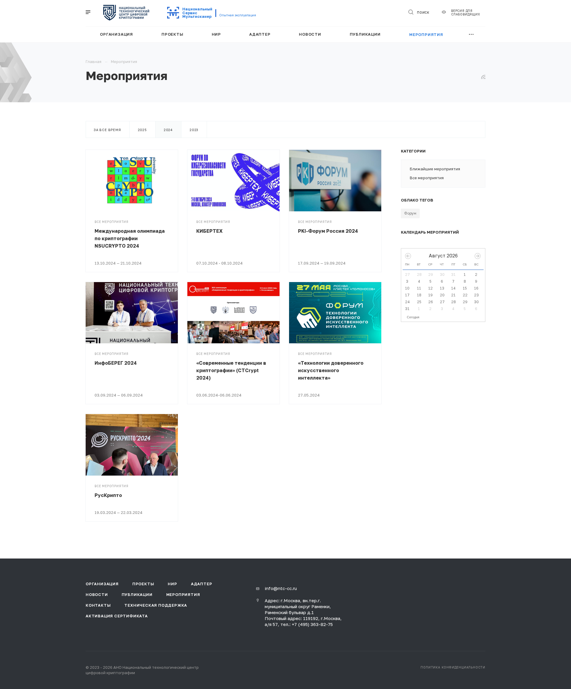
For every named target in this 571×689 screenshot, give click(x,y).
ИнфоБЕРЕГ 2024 (116, 363)
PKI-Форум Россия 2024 (328, 231)
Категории (413, 151)
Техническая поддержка (155, 605)
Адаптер (201, 583)
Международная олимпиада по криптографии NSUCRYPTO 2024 (130, 238)
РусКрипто (108, 495)
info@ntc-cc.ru (281, 588)
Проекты (143, 583)
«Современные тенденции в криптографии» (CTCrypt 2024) (231, 370)
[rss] (483, 77)
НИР (172, 583)
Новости (97, 594)
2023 (194, 130)
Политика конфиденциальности (453, 667)
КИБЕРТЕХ (209, 231)
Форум (410, 213)
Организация (102, 583)
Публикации (137, 594)
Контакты (98, 605)
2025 (142, 130)
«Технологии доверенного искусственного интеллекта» (330, 370)
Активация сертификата (117, 616)
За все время (107, 130)
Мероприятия (183, 594)
